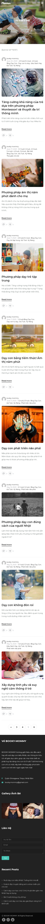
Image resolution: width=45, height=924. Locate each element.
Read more (7, 129)
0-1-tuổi (21, 149)
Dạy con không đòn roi (18, 605)
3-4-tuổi (28, 61)
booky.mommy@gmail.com (16, 782)
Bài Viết (30, 151)
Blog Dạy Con (12, 63)
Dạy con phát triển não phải (21, 448)
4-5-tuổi (35, 61)
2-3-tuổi (22, 61)
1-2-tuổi (27, 149)
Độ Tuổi (10, 66)
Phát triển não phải (28, 403)
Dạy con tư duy (24, 63)
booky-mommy (13, 59)
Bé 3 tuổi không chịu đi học (15, 897)
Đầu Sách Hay (36, 63)
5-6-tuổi (23, 151)
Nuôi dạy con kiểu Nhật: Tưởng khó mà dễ (21, 880)
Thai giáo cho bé (13, 156)
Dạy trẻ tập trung (13, 240)
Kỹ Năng (17, 66)
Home (17, 29)
